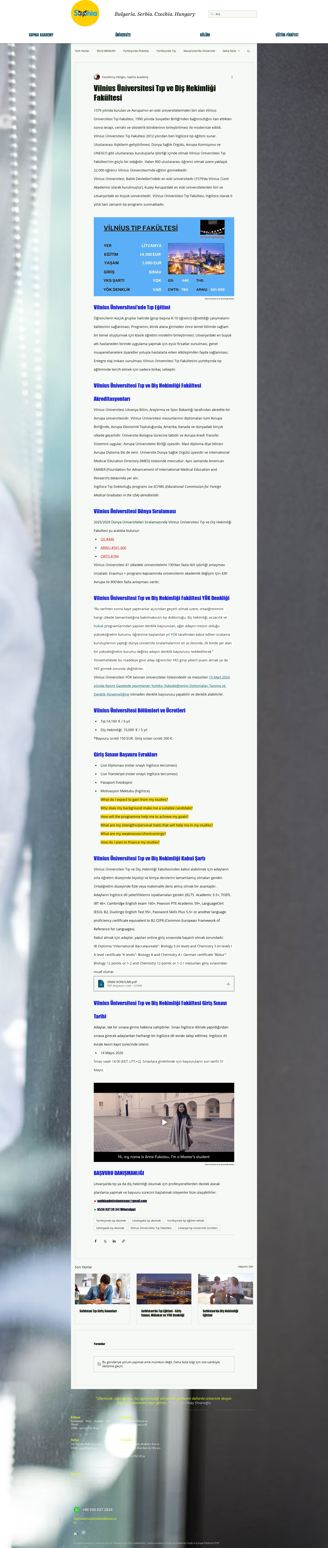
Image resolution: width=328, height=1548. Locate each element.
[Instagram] (83, 1532)
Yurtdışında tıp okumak (111, 1220)
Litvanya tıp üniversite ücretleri (198, 1228)
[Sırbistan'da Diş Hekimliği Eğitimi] (225, 1289)
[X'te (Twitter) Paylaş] (105, 1241)
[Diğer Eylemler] (232, 77)
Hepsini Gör (245, 1266)
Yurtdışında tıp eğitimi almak (185, 1220)
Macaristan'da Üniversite (199, 51)
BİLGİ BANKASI (106, 51)
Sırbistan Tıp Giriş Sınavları (98, 1311)
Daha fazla (229, 51)
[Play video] (164, 1122)
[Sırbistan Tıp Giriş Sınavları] (102, 1289)
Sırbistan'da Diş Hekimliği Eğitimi (220, 1313)
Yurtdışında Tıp (166, 51)
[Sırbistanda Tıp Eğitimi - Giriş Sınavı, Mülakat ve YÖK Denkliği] (164, 1289)
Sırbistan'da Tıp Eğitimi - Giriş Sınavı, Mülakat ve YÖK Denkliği (162, 1313)
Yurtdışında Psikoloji (136, 51)
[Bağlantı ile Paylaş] (123, 1241)
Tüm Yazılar (82, 51)
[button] (41, 35)
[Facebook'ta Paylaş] (95, 1241)
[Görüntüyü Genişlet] (164, 256)
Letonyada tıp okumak (110, 1228)
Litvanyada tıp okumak (146, 1220)
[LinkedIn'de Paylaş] (114, 1241)
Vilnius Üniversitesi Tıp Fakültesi (151, 1228)
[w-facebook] (76, 1535)
